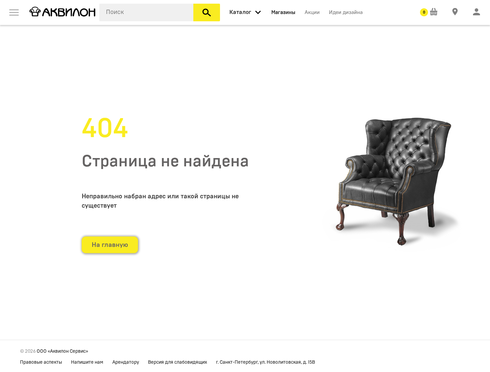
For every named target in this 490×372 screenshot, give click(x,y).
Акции (312, 12)
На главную (110, 245)
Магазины (283, 12)
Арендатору (125, 362)
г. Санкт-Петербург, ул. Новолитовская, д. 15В (265, 362)
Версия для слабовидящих (177, 362)
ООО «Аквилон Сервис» (62, 351)
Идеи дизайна (346, 12)
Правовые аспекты (41, 362)
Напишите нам (87, 362)
